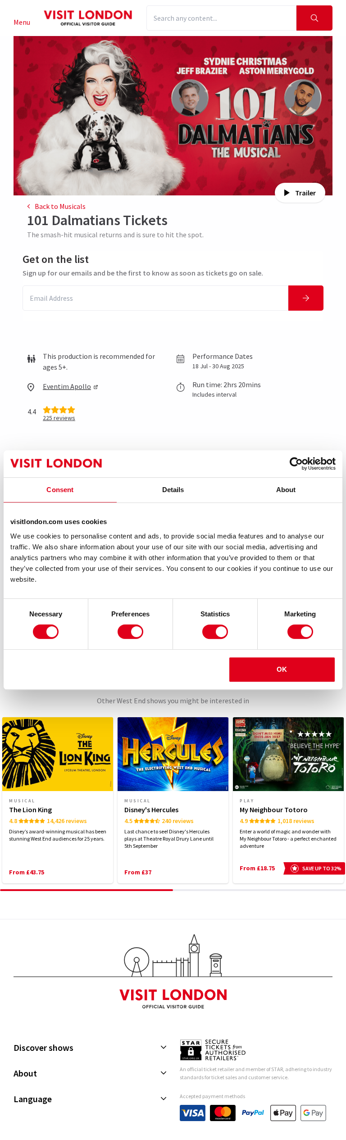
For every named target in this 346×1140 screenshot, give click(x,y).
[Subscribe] (305, 298)
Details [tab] (173, 489)
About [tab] (286, 489)
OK (282, 669)
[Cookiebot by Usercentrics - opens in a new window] (296, 463)
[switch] (130, 631)
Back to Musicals (60, 206)
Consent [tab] (59, 489)
